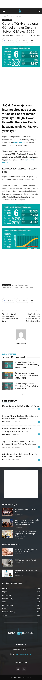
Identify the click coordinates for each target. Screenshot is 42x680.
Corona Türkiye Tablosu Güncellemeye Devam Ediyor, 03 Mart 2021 (27, 364)
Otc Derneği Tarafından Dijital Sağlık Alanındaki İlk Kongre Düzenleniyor (26, 534)
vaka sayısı (29, 288)
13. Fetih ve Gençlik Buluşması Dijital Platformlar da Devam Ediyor (10, 317)
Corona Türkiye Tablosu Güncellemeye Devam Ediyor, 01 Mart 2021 (27, 386)
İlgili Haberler (9, 354)
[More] (32, 40)
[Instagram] (18, 669)
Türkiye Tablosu (19, 288)
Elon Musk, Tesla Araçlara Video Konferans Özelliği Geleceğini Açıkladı (33, 317)
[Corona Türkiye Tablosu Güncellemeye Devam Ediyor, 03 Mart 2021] (7, 365)
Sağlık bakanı (7, 288)
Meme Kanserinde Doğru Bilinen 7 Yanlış (20, 406)
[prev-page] (18, 394)
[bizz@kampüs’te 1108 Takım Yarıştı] (7, 512)
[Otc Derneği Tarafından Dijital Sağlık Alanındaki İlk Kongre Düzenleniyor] (7, 534)
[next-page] (22, 394)
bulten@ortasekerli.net (24, 654)
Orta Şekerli (10, 35)
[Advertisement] (21, 4)
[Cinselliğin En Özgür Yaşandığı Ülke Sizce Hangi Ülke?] (7, 552)
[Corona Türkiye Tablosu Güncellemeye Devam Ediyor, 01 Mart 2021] (7, 386)
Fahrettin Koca (19, 142)
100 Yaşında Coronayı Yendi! (25, 560)
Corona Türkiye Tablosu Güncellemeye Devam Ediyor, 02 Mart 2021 (27, 375)
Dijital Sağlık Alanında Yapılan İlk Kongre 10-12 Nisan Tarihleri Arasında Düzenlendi (27, 522)
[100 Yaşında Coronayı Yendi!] (7, 563)
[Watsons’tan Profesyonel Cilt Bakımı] (7, 573)
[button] (3, 11)
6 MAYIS (14, 285)
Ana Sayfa (5, 16)
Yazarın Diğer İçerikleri (13, 357)
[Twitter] (24, 669)
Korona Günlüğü (16, 16)
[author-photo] (21, 340)
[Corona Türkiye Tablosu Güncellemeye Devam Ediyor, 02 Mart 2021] (7, 375)
